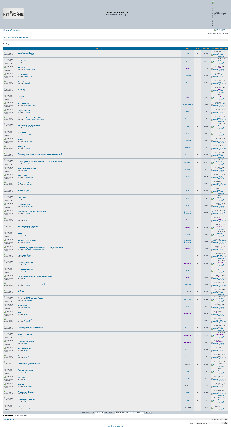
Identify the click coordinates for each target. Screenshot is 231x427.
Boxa (187, 61)
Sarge (187, 306)
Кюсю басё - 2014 (29, 206)
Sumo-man (187, 299)
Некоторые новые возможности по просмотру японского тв (39, 219)
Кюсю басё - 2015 (29, 177)
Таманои (21, 96)
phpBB (112, 425)
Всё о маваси (22, 132)
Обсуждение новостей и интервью (34, 119)
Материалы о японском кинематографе (32, 284)
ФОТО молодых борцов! (34, 298)
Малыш (187, 155)
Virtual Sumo (22, 305)
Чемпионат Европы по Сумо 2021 (30, 118)
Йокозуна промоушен (25, 370)
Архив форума (28, 292)
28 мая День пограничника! (27, 82)
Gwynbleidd (187, 234)
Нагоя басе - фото (24, 255)
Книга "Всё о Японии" (25, 334)
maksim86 (187, 162)
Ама (19, 313)
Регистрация (16, 30)
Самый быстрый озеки (26, 53)
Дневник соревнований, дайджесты (30, 125)
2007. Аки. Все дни (24, 349)
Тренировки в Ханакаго (26, 392)
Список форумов (9, 40)
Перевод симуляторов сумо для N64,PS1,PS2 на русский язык (40, 161)
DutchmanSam (187, 75)
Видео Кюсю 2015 (24, 176)
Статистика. (22, 60)
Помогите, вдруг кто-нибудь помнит (30, 327)
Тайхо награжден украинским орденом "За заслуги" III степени (40, 248)
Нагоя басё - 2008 (29, 256)
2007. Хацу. (22, 377)
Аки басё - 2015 (28, 184)
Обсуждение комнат (30, 69)
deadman (187, 169)
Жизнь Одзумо (28, 76)
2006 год (21, 385)
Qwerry (187, 119)
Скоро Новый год (24, 111)
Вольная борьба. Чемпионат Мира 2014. (32, 212)
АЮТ (187, 126)
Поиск (226, 30)
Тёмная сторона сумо (25, 262)
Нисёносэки (22, 67)
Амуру (20, 233)
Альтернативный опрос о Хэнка (29, 363)
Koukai (187, 227)
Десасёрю (187, 263)
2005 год (21, 406)
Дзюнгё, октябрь (23, 190)
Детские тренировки (25, 356)
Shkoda (187, 328)
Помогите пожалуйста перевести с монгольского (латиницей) (40, 154)
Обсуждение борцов (30, 105)
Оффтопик (27, 83)
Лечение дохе (23, 75)
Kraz (187, 68)
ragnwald (187, 147)
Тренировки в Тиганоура (26, 399)
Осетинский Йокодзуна (187, 212)
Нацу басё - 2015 (29, 199)
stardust (187, 256)
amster (187, 111)
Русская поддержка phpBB (115, 426)
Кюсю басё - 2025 (29, 54)
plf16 (187, 54)
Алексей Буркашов (187, 104)
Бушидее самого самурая (27, 240)
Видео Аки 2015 (23, 183)
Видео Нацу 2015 (24, 197)
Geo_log (187, 176)
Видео (26, 170)
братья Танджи (23, 103)
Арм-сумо (21, 147)
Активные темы (23, 37)
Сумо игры (27, 163)
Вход (7, 30)
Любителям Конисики (25, 269)
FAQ (218, 30)
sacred (187, 349)
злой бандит (187, 320)
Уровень (21, 139)
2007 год (21, 291)
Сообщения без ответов (10, 37)
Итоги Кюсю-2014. (24, 204)
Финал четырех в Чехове (27, 168)
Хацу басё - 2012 (29, 227)
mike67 (187, 191)
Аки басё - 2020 (28, 127)
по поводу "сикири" (25, 320)
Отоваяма (21, 89)
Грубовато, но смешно (26, 341)
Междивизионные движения (28, 226)
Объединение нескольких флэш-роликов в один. (35, 276)
